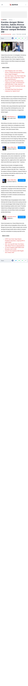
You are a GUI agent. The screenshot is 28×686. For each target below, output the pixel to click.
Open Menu (2, 4)
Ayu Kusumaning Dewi (6, 34)
